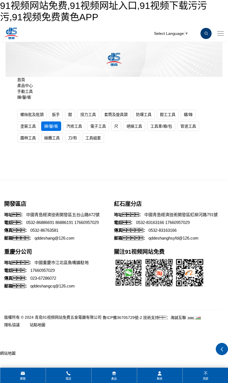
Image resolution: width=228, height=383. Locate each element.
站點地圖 (37, 325)
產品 (114, 378)
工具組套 (93, 138)
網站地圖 (8, 353)
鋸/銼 (188, 114)
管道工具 (188, 126)
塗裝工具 (28, 126)
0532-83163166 (150, 222)
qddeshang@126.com (54, 238)
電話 (68, 378)
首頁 (21, 79)
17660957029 (86, 222)
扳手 (56, 114)
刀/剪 (72, 138)
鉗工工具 (167, 114)
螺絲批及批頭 (32, 114)
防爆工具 (144, 114)
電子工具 (98, 126)
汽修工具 (74, 126)
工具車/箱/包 (161, 126)
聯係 (159, 378)
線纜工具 (52, 138)
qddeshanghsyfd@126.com (173, 238)
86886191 (64, 222)
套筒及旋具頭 (116, 114)
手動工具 (25, 91)
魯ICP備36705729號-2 (122, 317)
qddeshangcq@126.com (52, 286)
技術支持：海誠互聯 (164, 317)
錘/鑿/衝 (24, 97)
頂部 (205, 378)
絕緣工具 (134, 126)
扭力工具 (88, 114)
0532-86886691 (40, 222)
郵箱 (23, 378)
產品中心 (25, 85)
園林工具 (28, 138)
